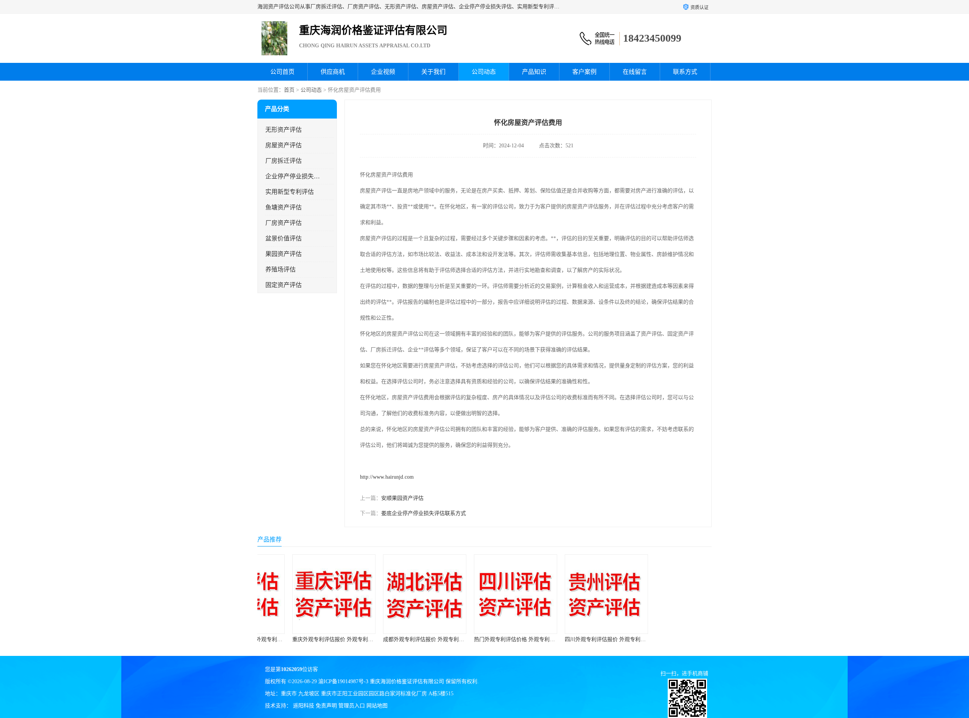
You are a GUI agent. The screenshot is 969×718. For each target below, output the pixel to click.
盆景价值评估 (283, 238)
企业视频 (383, 72)
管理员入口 (351, 706)
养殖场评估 (280, 269)
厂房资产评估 (283, 223)
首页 (289, 90)
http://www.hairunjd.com (387, 477)
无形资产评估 (283, 129)
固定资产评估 (283, 285)
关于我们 (433, 72)
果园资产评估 (283, 254)
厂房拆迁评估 (283, 161)
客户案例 (584, 72)
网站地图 (377, 706)
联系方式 (685, 72)
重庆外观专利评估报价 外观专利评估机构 (309, 639)
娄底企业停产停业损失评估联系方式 (423, 513)
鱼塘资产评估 (283, 207)
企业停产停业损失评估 (292, 176)
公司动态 (484, 72)
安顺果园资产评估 (402, 498)
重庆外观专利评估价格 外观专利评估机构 (673, 639)
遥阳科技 (303, 706)
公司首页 (282, 72)
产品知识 (534, 72)
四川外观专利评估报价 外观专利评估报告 (582, 639)
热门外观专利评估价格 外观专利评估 (486, 639)
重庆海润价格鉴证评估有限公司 (407, 681)
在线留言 (635, 72)
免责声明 (326, 706)
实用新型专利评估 (289, 192)
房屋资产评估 (283, 145)
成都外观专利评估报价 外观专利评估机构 (400, 639)
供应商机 (333, 72)
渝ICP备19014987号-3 (343, 681)
